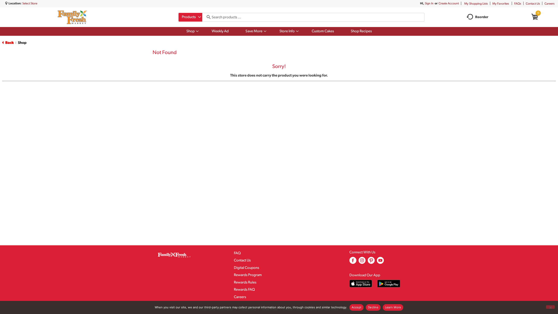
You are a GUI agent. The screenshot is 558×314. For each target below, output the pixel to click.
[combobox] (190, 17)
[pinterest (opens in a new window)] (371, 262)
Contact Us (533, 3)
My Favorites (500, 3)
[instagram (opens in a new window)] (362, 262)
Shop (22, 43)
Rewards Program (248, 275)
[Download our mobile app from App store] (360, 283)
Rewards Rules (245, 282)
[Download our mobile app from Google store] (388, 283)
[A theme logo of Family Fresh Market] (72, 17)
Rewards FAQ (244, 290)
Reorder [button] (481, 17)
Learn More (393, 307)
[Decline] (550, 307)
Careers (549, 3)
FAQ (237, 253)
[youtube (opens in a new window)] (380, 262)
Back (9, 43)
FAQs (517, 3)
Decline (373, 307)
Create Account (449, 3)
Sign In (429, 3)
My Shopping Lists (476, 3)
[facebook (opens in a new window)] (352, 262)
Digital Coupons (246, 268)
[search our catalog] (207, 17)
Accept (357, 307)
